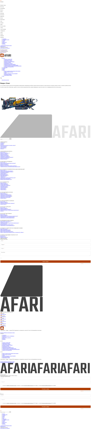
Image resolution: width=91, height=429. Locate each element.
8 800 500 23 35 (2, 46)
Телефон (2, 244)
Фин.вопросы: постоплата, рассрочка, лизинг (7, 145)
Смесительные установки (8, 60)
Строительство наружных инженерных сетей (7, 177)
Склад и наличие (3, 147)
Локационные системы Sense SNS (5, 195)
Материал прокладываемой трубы (5, 179)
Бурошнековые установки (8, 63)
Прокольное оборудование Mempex (10, 64)
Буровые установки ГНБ (8, 59)
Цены (3, 76)
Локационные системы (6, 343)
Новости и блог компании (6, 337)
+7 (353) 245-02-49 (3, 45)
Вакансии (3, 338)
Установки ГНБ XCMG (4, 184)
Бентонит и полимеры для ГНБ (9, 61)
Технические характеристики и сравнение (7, 203)
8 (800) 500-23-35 (3, 314)
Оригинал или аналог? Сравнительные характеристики (9, 210)
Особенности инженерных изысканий (6, 157)
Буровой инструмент (7, 62)
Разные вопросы (3, 182)
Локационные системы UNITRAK (6, 196)
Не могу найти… (3, 152)
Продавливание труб (3, 174)
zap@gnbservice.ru (3, 52)
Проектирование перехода (4, 158)
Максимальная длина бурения (5, 178)
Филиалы (1, 148)
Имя (2, 240)
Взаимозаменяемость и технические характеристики (8, 216)
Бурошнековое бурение (4, 172)
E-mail (2, 248)
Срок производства (3, 223)
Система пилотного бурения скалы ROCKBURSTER (10, 349)
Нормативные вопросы (4, 154)
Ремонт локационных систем (5, 229)
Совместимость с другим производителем (7, 217)
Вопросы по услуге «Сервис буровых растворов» (8, 165)
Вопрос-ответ (4, 42)
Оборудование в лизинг (8, 75)
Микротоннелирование (4, 175)
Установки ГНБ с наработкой (5, 185)
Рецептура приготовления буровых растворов (7, 163)
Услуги (3, 70)
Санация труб (2, 176)
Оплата (3, 41)
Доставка (3, 40)
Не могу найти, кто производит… (5, 221)
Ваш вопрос (3, 252)
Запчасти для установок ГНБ (9, 66)
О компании (4, 38)
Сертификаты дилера (5, 39)
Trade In (5, 72)
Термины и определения (4, 155)
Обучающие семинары (7, 74)
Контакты (3, 339)
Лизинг (3, 69)
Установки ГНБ (4, 67)
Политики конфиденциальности (28, 385)
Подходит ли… (2, 236)
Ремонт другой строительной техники (6, 231)
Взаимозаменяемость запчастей (5, 209)
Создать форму (82, 263)
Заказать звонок (9, 45)
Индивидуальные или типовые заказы (6, 224)
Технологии (4, 336)
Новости (3, 423)
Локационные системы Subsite (5, 197)
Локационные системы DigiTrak (5, 194)
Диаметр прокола (3, 173)
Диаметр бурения (3, 189)
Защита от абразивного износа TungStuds (10, 73)
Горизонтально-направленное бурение (6, 171)
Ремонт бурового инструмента (5, 230)
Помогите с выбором (3, 153)
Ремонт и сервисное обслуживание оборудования (10, 353)
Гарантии (1, 144)
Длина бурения (2, 188)
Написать (8, 428)
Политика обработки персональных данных (7, 332)
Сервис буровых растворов (6, 354)
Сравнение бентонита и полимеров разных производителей (10, 166)
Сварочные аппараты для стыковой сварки (11, 65)
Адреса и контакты (3, 146)
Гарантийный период (3, 186)
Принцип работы (3, 198)
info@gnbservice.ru (3, 428)
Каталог (3, 58)
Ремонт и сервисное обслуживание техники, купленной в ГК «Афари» (11, 232)
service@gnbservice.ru (3, 50)
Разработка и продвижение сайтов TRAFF (7, 362)
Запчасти (3, 68)
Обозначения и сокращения (4, 156)
